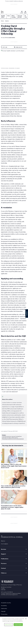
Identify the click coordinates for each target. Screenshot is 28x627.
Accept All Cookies (18, 624)
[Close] (25, 618)
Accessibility (4, 605)
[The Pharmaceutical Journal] (2, 12)
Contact (3, 568)
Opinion (7, 21)
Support (3, 554)
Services (3, 549)
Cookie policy (4, 608)
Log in (21, 12)
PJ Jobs (26, 16)
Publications (4, 558)
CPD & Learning (13, 16)
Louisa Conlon (11, 37)
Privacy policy (4, 614)
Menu (25, 12)
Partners (4, 563)
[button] (26, 313)
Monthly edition (3, 16)
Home (2, 21)
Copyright (3, 611)
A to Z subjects (4, 543)
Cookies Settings (8, 624)
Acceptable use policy (6, 602)
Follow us (3, 573)
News (8, 15)
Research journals (20, 16)
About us (3, 541)
